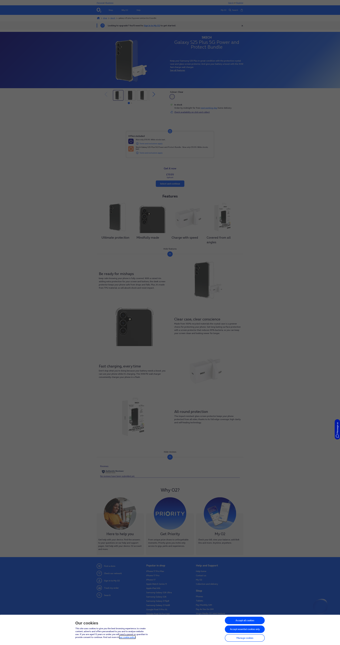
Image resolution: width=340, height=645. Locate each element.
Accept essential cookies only (245, 629)
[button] (337, 429)
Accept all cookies (244, 620)
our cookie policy (127, 637)
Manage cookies (244, 638)
